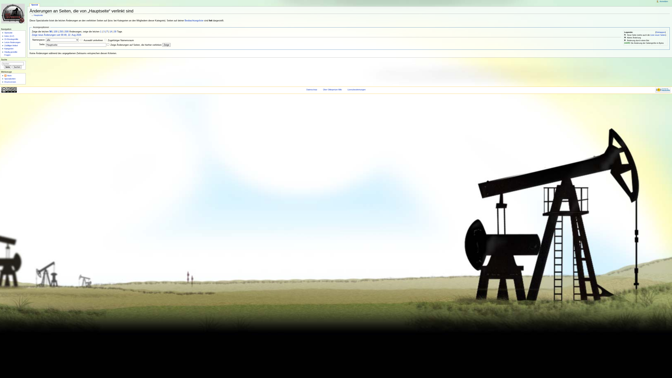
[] (660, 32)
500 (67, 31)
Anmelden (664, 1)
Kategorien (8, 49)
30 (115, 31)
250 (61, 31)
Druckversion (10, 82)
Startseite (8, 33)
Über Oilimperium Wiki (332, 90)
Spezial (34, 5)
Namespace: (38, 40)
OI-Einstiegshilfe (11, 39)
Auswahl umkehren (93, 40)
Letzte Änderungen (12, 42)
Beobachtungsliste (194, 20)
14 (111, 31)
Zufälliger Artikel (11, 45)
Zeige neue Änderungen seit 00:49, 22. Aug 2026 (56, 35)
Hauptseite (38, 15)
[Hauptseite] (13, 13)
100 (55, 31)
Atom (9, 76)
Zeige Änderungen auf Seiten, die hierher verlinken (136, 45)
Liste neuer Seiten (658, 35)
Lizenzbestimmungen (357, 90)
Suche (4, 60)
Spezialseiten (10, 79)
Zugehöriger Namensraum (121, 40)
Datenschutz (311, 90)
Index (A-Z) (9, 36)
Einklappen (660, 32)
